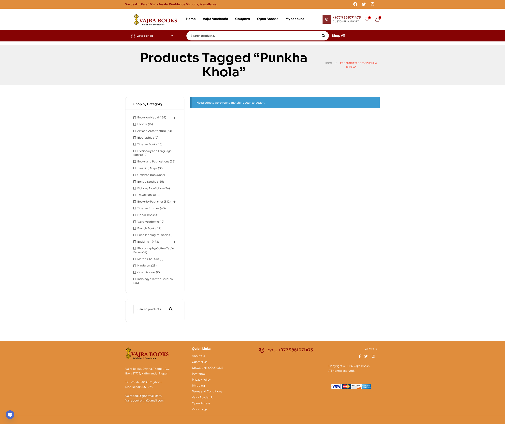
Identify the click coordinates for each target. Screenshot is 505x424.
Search (323, 35)
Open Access (146, 272)
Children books (148, 175)
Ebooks (142, 124)
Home (328, 63)
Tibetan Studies (148, 208)
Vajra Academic (148, 221)
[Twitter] (364, 4)
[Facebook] (355, 4)
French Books (146, 228)
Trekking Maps (147, 168)
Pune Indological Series (153, 235)
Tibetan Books (147, 144)
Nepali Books (146, 215)
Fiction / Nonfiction (150, 188)
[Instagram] (372, 4)
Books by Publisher (150, 201)
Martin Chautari (148, 259)
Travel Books (146, 195)
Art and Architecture (151, 131)
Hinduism (144, 265)
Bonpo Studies (147, 181)
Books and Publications (153, 161)
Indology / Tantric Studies (155, 279)
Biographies (145, 137)
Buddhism (144, 241)
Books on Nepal (148, 117)
